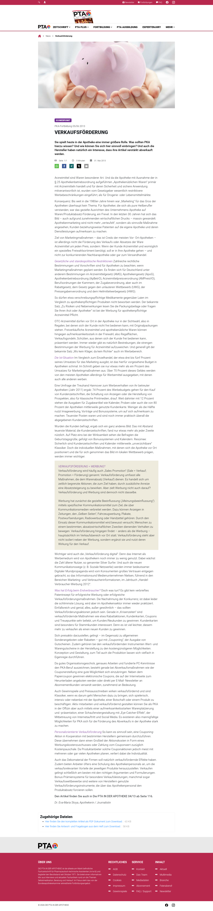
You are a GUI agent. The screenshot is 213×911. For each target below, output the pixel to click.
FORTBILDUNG (101, 27)
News (48, 36)
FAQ (160, 2)
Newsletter (129, 2)
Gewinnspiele (119, 891)
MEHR (169, 27)
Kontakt (140, 869)
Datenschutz (119, 874)
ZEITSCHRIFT (60, 27)
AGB (115, 869)
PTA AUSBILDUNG (127, 27)
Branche (164, 880)
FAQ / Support (143, 891)
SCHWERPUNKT (63, 120)
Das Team (141, 874)
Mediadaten (142, 880)
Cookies (116, 880)
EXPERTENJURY (151, 27)
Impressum (118, 885)
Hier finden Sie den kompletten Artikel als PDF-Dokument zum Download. (84, 821)
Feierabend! (165, 885)
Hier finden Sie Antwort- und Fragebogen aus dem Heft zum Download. (83, 826)
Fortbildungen (146, 2)
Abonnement (143, 885)
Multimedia (165, 874)
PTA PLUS (81, 27)
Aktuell (163, 869)
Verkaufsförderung (63, 36)
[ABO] (83, 14)
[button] (57, 166)
